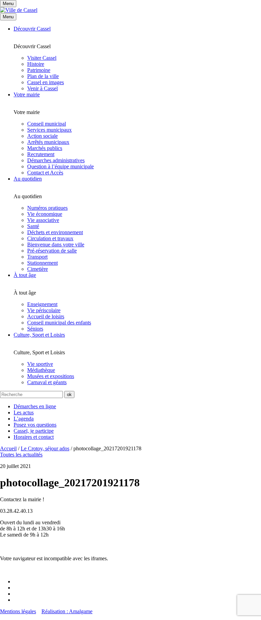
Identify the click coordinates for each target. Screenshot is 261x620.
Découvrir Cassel (32, 29)
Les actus (24, 412)
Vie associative (43, 220)
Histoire (35, 64)
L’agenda (24, 418)
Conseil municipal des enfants (59, 322)
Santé (33, 226)
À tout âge (25, 275)
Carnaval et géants (47, 382)
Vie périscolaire (43, 310)
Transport (37, 257)
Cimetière (37, 269)
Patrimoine (38, 70)
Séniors (35, 329)
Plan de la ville (43, 76)
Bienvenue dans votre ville (55, 244)
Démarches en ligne (35, 406)
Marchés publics (44, 148)
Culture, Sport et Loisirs (39, 335)
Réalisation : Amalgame (66, 611)
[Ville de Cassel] (18, 10)
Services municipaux (49, 130)
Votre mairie (27, 94)
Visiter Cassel (41, 58)
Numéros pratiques (47, 208)
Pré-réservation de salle (52, 250)
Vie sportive (40, 364)
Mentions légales (18, 611)
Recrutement (40, 154)
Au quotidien (28, 179)
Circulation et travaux (50, 238)
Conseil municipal (46, 124)
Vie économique (44, 214)
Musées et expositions (50, 376)
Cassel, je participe (34, 431)
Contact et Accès (45, 172)
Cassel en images (45, 82)
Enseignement (42, 304)
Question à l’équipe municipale (60, 166)
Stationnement (42, 263)
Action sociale (42, 136)
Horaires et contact (34, 437)
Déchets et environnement (55, 232)
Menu (8, 16)
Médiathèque (41, 370)
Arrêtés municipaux (48, 142)
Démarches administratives (56, 160)
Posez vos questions (35, 425)
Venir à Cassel (42, 88)
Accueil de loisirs (45, 316)
